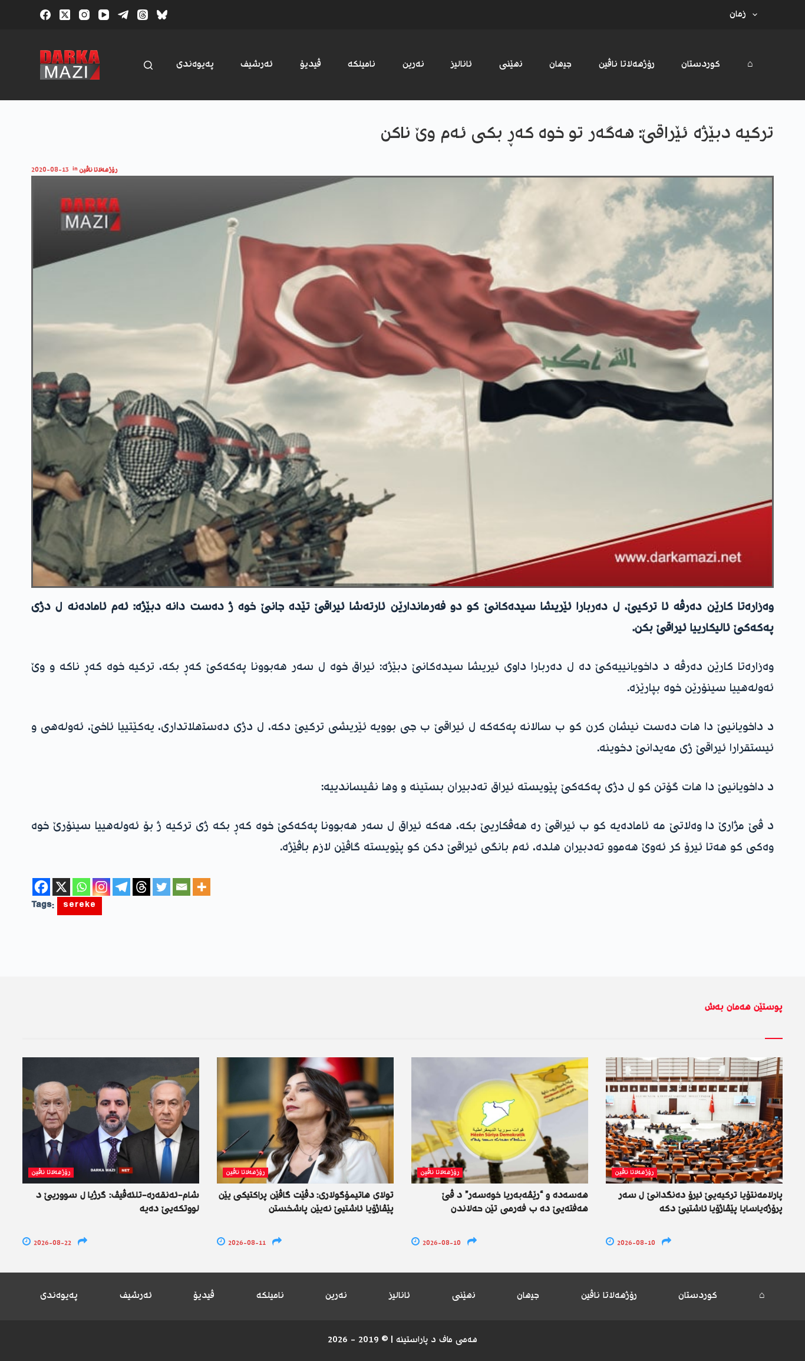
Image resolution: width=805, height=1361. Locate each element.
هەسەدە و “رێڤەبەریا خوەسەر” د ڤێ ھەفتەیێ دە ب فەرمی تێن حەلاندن (515, 1202)
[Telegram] (123, 14)
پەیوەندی (195, 64)
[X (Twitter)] (65, 14)
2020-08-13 (50, 170)
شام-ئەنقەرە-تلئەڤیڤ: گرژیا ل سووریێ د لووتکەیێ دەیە (117, 1202)
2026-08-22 (51, 1243)
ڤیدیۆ (310, 64)
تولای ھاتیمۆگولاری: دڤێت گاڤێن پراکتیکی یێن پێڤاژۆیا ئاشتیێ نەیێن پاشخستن (306, 1202)
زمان (738, 14)
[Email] (181, 887)
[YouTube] (103, 14)
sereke (79, 906)
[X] (61, 887)
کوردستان (700, 64)
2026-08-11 (246, 1243)
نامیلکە (361, 64)
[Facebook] (45, 14)
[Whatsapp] (81, 887)
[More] (201, 887)
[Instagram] (84, 14)
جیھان (560, 64)
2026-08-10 (441, 1243)
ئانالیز (461, 64)
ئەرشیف (256, 64)
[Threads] (142, 14)
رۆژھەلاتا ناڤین (627, 64)
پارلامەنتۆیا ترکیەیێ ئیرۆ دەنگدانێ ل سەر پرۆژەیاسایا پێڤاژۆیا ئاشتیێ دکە (701, 1202)
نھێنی (511, 64)
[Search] (148, 65)
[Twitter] (161, 887)
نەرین (413, 64)
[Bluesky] (162, 14)
